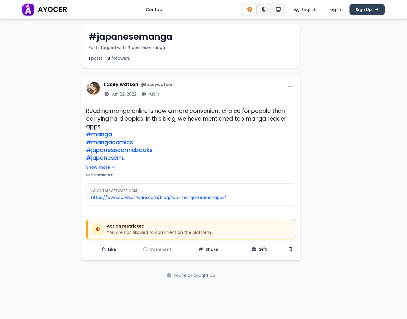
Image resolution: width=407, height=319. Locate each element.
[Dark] (264, 9)
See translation (100, 174)
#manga (99, 134)
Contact (155, 10)
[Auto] (278, 9)
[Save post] (290, 249)
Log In (334, 10)
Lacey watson (121, 84)
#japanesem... (106, 158)
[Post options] (290, 87)
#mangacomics (109, 142)
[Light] (249, 9)
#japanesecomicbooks (119, 150)
